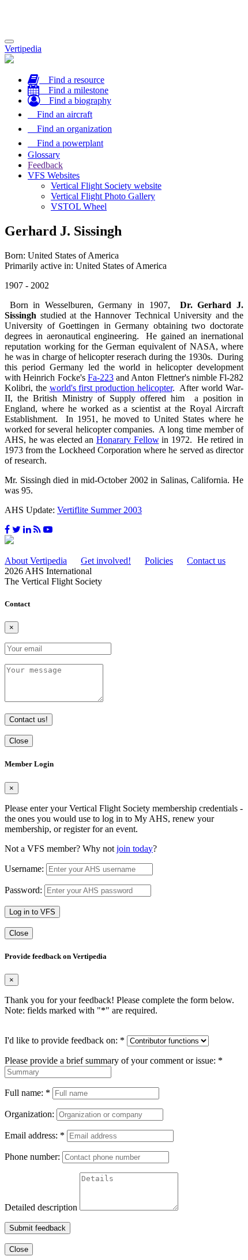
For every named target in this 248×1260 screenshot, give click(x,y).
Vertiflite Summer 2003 (99, 510)
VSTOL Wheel (79, 206)
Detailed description (41, 1207)
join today (135, 848)
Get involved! (106, 561)
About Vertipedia (36, 561)
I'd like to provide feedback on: (65, 1040)
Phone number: (32, 1157)
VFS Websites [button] (54, 175)
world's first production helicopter (111, 388)
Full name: (27, 1093)
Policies (159, 561)
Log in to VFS (32, 912)
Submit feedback (37, 1228)
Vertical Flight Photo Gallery (103, 196)
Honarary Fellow (127, 440)
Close (18, 741)
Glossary (44, 155)
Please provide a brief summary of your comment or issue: (114, 1060)
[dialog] (124, 849)
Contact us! (28, 719)
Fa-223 (101, 377)
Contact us (206, 561)
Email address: (35, 1135)
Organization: (29, 1114)
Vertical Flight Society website (106, 186)
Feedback (45, 165)
